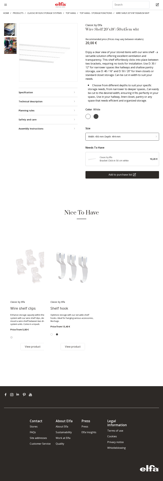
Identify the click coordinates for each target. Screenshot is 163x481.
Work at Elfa (63, 438)
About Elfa (62, 426)
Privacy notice (115, 442)
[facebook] (6, 394)
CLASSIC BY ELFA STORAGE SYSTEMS (44, 13)
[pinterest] (25, 394)
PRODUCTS (18, 13)
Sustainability (64, 432)
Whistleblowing (116, 448)
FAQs (33, 432)
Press (85, 426)
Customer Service (40, 443)
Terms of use (115, 430)
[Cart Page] (158, 4)
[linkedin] (18, 394)
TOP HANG (71, 13)
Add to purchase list (120, 174)
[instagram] (12, 394)
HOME (6, 13)
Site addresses (38, 438)
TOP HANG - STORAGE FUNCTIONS (96, 13)
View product (32, 346)
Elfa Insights (89, 432)
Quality (60, 443)
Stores (34, 426)
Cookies (112, 436)
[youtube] (31, 394)
